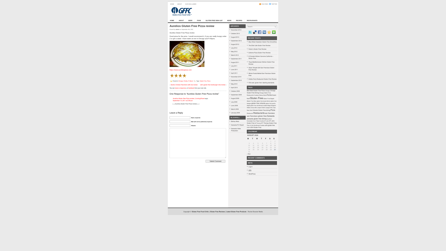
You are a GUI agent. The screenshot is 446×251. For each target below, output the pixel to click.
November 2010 (236, 77)
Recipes (239, 20)
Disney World (263, 95)
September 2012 (236, 41)
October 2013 (235, 33)
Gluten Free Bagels (268, 98)
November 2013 (236, 30)
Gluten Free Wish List (214, 20)
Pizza (208, 81)
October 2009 (235, 91)
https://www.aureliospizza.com (181, 70)
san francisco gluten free (257, 116)
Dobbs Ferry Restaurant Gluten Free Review (263, 79)
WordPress (252, 174)
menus (252, 107)
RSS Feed (264, 4)
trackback (191, 88)
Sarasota (270, 116)
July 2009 (234, 102)
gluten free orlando (258, 103)
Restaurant (250, 113)
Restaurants (252, 20)
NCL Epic (273, 107)
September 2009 (236, 95)
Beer (190, 20)
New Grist (249, 110)
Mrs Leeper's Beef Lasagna (262, 107)
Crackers (256, 95)
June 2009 (234, 105)
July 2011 (234, 66)
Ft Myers (190, 81)
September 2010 (236, 80)
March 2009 (235, 109)
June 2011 (234, 69)
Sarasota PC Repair (237, 125)
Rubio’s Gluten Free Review (257, 49)
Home (172, 4)
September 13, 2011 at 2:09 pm (183, 100)
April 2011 (234, 73)
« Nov (249, 154)
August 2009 (235, 98)
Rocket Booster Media (255, 211)
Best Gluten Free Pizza (257, 90)
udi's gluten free (270, 125)
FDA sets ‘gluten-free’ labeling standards (261, 83)
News (229, 20)
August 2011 (235, 62)
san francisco (270, 113)
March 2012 (235, 55)
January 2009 (235, 113)
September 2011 (236, 59)
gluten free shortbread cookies (258, 105)
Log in (251, 167)
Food (199, 20)
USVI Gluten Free (255, 127)
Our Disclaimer (190, 4)
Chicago (180, 81)
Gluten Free (203, 81)
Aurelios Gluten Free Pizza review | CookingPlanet (189, 98)
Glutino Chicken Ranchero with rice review (184, 85)
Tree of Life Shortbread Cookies (255, 125)
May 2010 (234, 84)
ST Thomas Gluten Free (269, 123)
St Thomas (258, 123)
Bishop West (235, 121)
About (179, 4)
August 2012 (235, 44)
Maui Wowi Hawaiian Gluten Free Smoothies (263, 42)
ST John (266, 121)
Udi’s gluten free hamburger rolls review (212, 85)
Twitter (274, 4)
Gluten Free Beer (251, 101)
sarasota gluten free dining (256, 118)
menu (248, 107)
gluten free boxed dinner (263, 101)
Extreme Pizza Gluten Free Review (260, 53)
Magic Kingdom (271, 105)
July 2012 (234, 48)
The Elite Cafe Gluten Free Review (259, 45)
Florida (185, 81)
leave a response (180, 88)
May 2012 (234, 51)
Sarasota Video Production (236, 129)
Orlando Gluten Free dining (261, 110)
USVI (248, 127)
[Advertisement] (248, 11)
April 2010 (234, 87)
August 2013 (235, 37)
